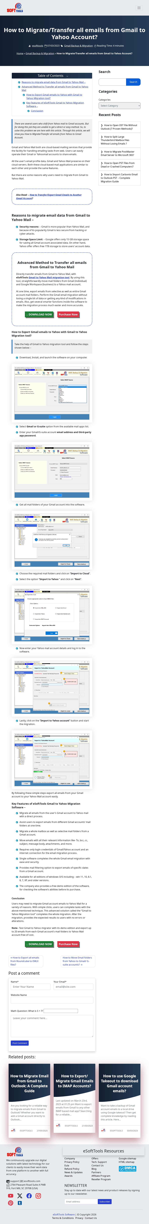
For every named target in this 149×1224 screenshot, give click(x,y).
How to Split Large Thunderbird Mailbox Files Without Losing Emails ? (115, 140)
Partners (96, 1172)
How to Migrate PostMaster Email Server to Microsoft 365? (117, 153)
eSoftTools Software (64, 1214)
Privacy (79, 1218)
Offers (95, 1158)
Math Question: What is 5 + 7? (27, 1011)
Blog (94, 1168)
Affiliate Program (101, 1175)
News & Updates (73, 1172)
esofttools (37, 45)
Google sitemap (127, 1158)
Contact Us (98, 1165)
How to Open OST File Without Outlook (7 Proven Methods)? (119, 127)
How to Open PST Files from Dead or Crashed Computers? (118, 164)
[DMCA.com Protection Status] (127, 1167)
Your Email (59, 981)
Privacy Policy (71, 1162)
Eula (66, 1165)
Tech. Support (99, 1162)
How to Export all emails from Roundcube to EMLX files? (24, 961)
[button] (52, 76)
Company (69, 1158)
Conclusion (37, 110)
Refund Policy (71, 1168)
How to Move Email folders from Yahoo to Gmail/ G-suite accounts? (77, 961)
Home (20, 53)
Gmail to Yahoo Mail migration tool (49, 277)
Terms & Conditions (63, 1218)
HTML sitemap (126, 1162)
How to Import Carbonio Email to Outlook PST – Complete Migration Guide (119, 178)
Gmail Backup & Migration (78, 45)
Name (14, 981)
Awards (68, 1175)
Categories (105, 99)
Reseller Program (101, 1179)
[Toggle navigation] (139, 8)
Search (133, 81)
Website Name (19, 995)
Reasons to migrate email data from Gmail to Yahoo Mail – (53, 82)
